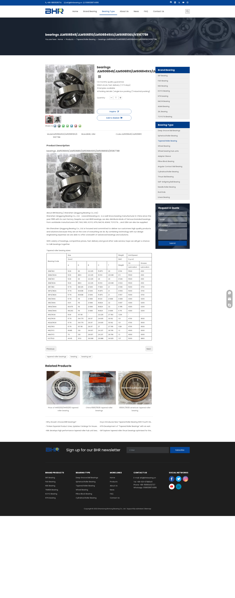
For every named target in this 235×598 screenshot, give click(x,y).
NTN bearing (50, 498)
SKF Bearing (50, 477)
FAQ (111, 494)
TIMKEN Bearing (51, 490)
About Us (114, 485)
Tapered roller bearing (56, 250)
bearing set (86, 356)
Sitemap (147, 509)
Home (112, 477)
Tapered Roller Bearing (85, 485)
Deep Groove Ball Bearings (87, 477)
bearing (74, 356)
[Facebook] (170, 2)
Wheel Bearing (82, 490)
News (112, 490)
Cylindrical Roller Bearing (86, 498)
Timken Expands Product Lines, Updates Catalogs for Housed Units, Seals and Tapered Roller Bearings (72, 426)
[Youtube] (183, 2)
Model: (50, 134)
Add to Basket (113, 117)
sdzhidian (139, 509)
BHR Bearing (57, 213)
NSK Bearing (50, 485)
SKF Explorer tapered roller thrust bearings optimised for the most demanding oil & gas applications (126, 430)
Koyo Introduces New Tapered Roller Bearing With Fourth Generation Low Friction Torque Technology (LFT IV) (126, 422)
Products (114, 481)
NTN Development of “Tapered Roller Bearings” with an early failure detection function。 (126, 426)
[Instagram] (187, 2)
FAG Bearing (50, 481)
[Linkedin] (175, 2)
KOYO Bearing (51, 494)
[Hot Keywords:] (187, 11)
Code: (118, 134)
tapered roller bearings (56, 356)
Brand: (84, 134)
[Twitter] (179, 2)
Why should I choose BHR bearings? (61, 422)
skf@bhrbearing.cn (74, 2)
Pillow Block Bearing (84, 494)
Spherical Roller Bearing (85, 481)
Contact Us (115, 498)
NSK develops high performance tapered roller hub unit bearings (72, 430)
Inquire (112, 111)
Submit (173, 243)
